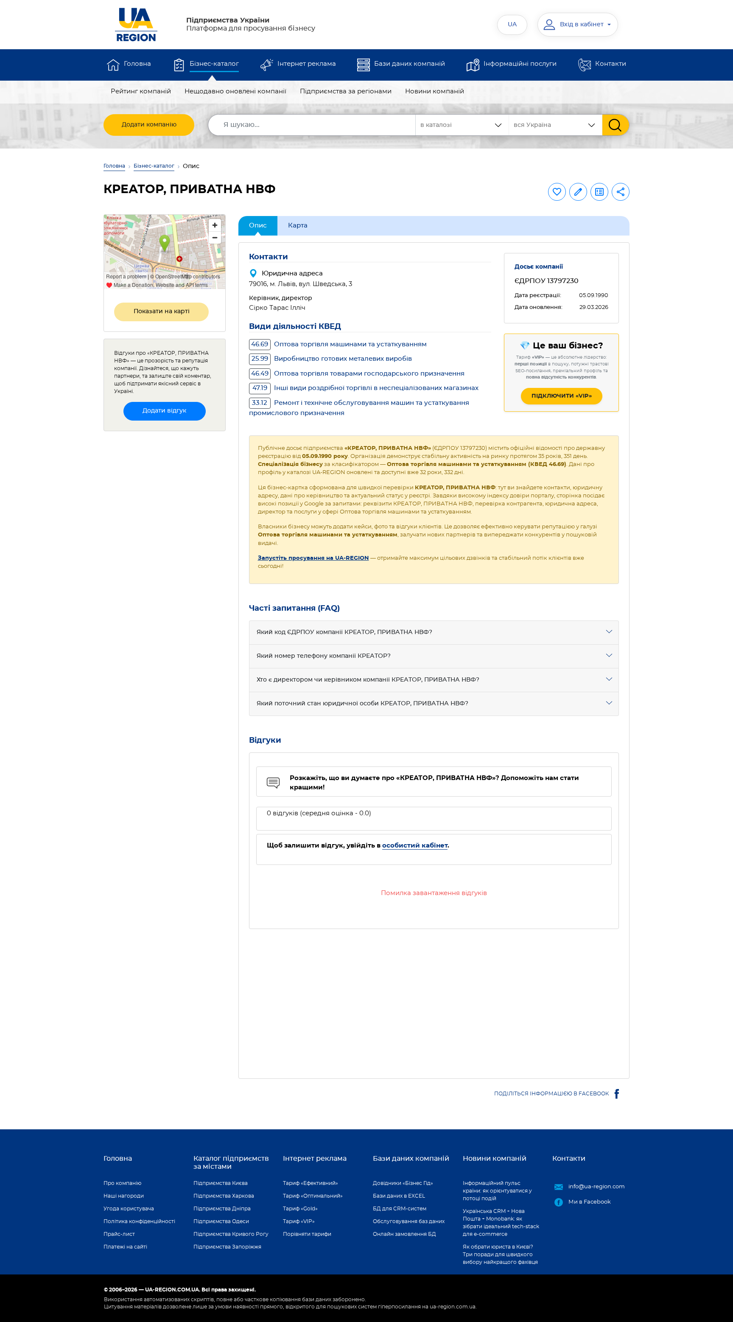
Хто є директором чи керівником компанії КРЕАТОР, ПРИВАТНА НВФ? (368, 680)
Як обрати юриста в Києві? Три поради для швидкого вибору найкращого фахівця (500, 1254)
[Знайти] (615, 125)
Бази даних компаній (409, 64)
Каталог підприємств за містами (231, 1162)
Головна (137, 64)
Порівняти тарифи (307, 1234)
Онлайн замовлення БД (404, 1234)
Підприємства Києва (220, 1183)
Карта (298, 225)
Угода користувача (129, 1208)
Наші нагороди (124, 1196)
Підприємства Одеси (221, 1221)
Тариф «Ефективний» (310, 1183)
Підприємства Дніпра (222, 1208)
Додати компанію (149, 125)
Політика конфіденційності (139, 1221)
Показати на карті (162, 311)
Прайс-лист (119, 1234)
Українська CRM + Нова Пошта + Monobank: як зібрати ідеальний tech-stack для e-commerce (501, 1223)
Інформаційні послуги (520, 64)
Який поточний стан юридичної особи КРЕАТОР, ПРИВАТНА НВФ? (362, 704)
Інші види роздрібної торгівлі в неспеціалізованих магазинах (365, 388)
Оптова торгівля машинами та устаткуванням (339, 344)
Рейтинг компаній (141, 91)
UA (512, 25)
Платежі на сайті (125, 1246)
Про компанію (122, 1183)
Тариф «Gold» (300, 1208)
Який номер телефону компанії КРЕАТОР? (324, 656)
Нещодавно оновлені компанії (235, 91)
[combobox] (555, 125)
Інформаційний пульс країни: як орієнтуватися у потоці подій (497, 1191)
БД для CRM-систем (399, 1208)
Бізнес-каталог (214, 64)
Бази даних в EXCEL (399, 1196)
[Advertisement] (434, 998)
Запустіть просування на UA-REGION (313, 558)
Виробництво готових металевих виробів (332, 359)
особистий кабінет (415, 845)
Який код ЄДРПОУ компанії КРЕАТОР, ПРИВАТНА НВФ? (344, 632)
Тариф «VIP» (299, 1221)
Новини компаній (434, 91)
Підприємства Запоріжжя (227, 1246)
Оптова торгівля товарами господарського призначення (357, 373)
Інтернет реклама (306, 64)
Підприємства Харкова (223, 1196)
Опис (258, 225)
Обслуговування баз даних (409, 1221)
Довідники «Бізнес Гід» (403, 1183)
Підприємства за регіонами (346, 91)
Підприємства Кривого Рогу (231, 1234)
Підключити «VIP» (562, 396)
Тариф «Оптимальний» (313, 1196)
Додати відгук (164, 411)
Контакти (610, 64)
